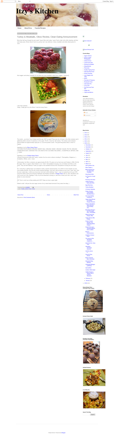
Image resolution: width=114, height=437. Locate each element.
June (87, 157)
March (87, 163)
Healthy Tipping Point (89, 69)
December (88, 145)
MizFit (85, 78)
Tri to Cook (86, 85)
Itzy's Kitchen (37, 11)
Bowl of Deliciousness (90, 232)
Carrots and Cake (88, 62)
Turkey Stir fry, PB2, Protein (90, 218)
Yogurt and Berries (88, 92)
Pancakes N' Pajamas (89, 80)
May (87, 159)
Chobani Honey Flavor (32, 155)
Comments (87, 115)
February (88, 278)
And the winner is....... (89, 251)
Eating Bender (87, 66)
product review (28, 188)
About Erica (28, 28)
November (88, 147)
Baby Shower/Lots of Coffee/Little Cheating (90, 171)
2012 (85, 137)
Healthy (22, 188)
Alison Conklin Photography (87, 58)
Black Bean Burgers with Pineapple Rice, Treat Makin (90, 211)
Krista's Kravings (88, 73)
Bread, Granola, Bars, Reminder (90, 258)
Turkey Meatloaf (89, 187)
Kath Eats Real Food (89, 71)
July (87, 155)
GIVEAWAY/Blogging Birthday (90, 265)
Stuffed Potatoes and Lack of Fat (90, 182)
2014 (85, 132)
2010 (85, 141)
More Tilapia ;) (89, 167)
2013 (85, 134)
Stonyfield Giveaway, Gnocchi (89, 248)
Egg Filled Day (89, 185)
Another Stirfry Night (90, 270)
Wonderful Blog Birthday (89, 261)
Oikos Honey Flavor (32, 147)
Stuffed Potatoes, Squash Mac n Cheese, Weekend (90, 273)
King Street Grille (90, 174)
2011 (85, 139)
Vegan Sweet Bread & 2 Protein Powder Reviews (90, 201)
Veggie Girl (87, 90)
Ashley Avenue (87, 60)
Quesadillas (88, 267)
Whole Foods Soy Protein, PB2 (90, 215)
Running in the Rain (90, 179)
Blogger (63, 432)
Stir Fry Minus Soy (90, 165)
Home (19, 28)
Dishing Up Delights (89, 64)
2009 (85, 143)
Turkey (33, 188)
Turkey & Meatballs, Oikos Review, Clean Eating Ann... (90, 205)
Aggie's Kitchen (88, 55)
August (87, 153)
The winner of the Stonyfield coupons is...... (90, 240)
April (87, 161)
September (88, 151)
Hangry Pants (59, 173)
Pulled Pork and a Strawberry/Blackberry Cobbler (90, 228)
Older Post (76, 195)
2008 (85, 283)
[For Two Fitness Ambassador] (83, 36)
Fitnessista (86, 68)
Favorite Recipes (40, 28)
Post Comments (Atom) (29, 197)
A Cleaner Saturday (90, 189)
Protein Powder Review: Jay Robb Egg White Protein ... (90, 223)
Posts (86, 112)
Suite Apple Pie (88, 83)
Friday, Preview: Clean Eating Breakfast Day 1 (90, 193)
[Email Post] (33, 187)
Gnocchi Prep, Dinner (89, 255)
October (88, 149)
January (88, 280)
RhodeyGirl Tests (88, 82)
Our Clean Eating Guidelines (90, 196)
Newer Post (20, 195)
